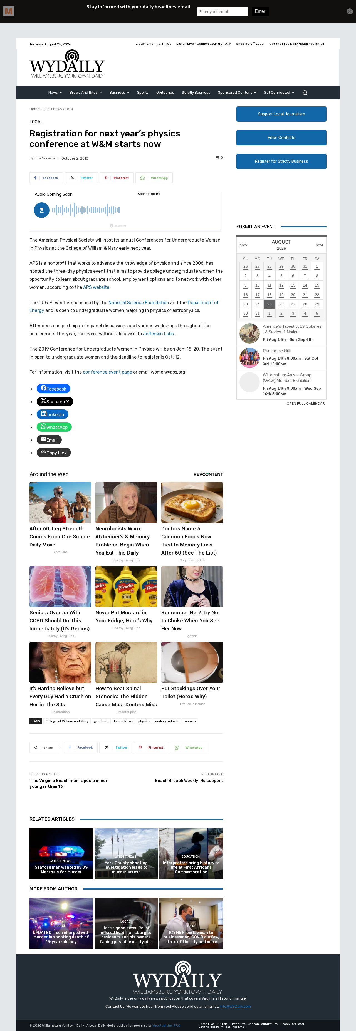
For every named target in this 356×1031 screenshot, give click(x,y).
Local (69, 108)
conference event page (107, 372)
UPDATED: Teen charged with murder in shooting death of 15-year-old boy (61, 937)
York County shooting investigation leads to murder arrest (126, 868)
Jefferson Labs (158, 333)
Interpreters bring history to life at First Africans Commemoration (191, 868)
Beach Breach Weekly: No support (189, 780)
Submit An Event (255, 226)
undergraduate (167, 721)
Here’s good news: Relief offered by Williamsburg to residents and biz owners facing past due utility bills (126, 935)
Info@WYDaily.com (235, 1006)
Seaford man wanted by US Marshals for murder (61, 870)
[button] (305, 92)
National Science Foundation (138, 302)
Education (191, 856)
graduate (101, 721)
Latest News (52, 108)
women (190, 721)
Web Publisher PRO (166, 1025)
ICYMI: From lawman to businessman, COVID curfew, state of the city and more (191, 937)
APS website (96, 287)
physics (144, 721)
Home (34, 108)
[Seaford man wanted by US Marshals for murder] (61, 853)
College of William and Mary (67, 721)
